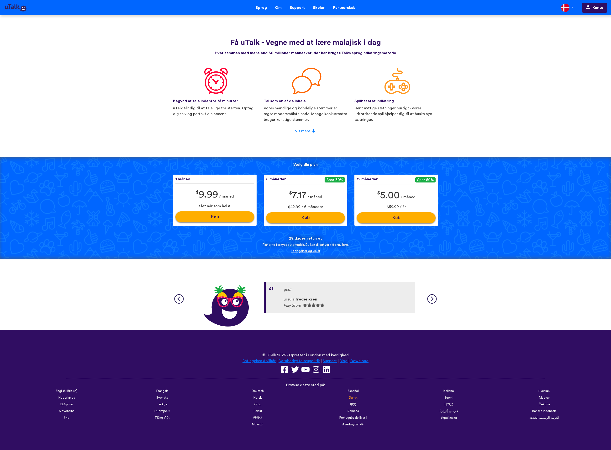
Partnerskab (344, 8)
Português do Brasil (353, 417)
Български (162, 411)
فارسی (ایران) (448, 411)
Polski (258, 411)
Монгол (257, 424)
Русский (544, 391)
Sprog (261, 8)
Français (162, 391)
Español (353, 391)
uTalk (271, 355)
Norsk (257, 397)
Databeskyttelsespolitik (299, 361)
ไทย (66, 417)
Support (297, 8)
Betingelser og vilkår (305, 251)
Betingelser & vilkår (259, 361)
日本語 (448, 404)
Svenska (162, 397)
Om (278, 8)
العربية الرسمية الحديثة (544, 417)
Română (353, 411)
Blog (344, 361)
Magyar (544, 397)
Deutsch (258, 391)
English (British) (66, 391)
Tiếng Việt (162, 417)
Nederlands (66, 397)
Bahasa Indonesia (544, 411)
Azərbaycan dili (353, 424)
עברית (257, 404)
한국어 (257, 417)
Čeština (544, 404)
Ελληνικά (66, 404)
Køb (215, 216)
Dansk (353, 397)
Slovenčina (66, 411)
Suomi (448, 397)
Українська (449, 417)
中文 (353, 404)
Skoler (319, 8)
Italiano (448, 391)
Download (359, 361)
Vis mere (302, 131)
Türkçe (162, 404)
